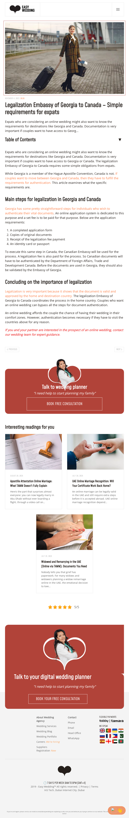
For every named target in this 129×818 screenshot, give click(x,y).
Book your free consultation (58, 699)
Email (71, 727)
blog (23, 98)
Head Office (74, 733)
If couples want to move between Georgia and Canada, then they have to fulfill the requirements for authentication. (61, 178)
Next (118, 349)
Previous (13, 349)
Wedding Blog (44, 731)
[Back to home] (22, 9)
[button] (118, 9)
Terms (94, 786)
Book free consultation (64, 404)
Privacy (85, 786)
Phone (71, 722)
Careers (48, 741)
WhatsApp (73, 738)
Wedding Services (46, 726)
